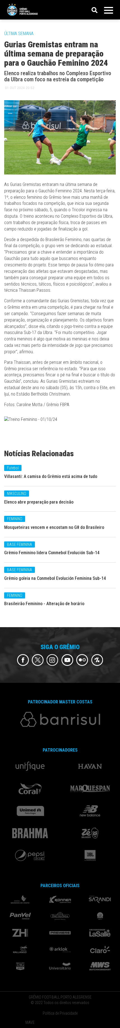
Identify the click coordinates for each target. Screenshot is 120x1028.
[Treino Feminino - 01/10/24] (30, 420)
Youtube (67, 660)
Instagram (53, 660)
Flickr (82, 660)
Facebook (23, 660)
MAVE (30, 1022)
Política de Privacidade (60, 1013)
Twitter (38, 660)
